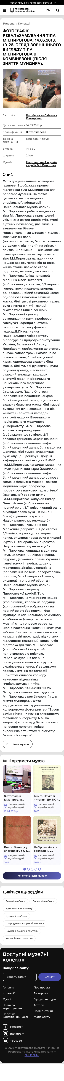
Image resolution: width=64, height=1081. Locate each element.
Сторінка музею (17, 744)
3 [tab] (32, 869)
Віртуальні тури (45, 999)
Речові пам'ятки (15, 901)
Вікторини (41, 993)
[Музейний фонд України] (22, 10)
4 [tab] (35, 869)
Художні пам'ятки (16, 916)
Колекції (9, 993)
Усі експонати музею (32, 875)
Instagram (17, 1033)
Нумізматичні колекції (19, 908)
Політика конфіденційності (15, 1016)
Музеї (7, 999)
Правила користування (13, 1007)
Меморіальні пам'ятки (19, 938)
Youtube (16, 1040)
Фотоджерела (36, 132)
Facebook (16, 1026)
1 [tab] (24, 869)
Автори (39, 1005)
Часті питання (44, 1011)
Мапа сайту (42, 1016)
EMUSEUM (32, 1055)
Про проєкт (42, 987)
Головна (8, 987)
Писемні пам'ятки (43, 901)
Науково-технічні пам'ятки (22, 931)
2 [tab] (28, 869)
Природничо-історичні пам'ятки (25, 923)
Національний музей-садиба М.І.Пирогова (41, 164)
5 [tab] (39, 869)
